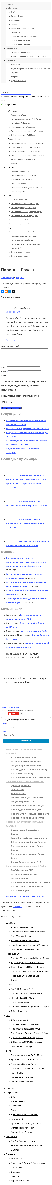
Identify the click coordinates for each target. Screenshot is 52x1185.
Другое (14, 163)
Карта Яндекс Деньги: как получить (25, 147)
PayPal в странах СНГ (20, 171)
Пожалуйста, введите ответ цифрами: (20, 396)
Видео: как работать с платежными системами (30, 69)
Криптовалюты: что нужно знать (24, 36)
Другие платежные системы (22, 28)
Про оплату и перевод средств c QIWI (26, 212)
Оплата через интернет (21, 40)
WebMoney (12, 111)
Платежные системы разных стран (25, 244)
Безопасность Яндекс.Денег (25, 830)
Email (4, 372)
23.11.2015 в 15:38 (14, 312)
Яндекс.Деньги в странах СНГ (23, 159)
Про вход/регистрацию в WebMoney (26, 119)
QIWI (13, 12)
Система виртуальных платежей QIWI (25, 782)
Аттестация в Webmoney (21, 115)
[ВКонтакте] (2, 291)
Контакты (41, 896)
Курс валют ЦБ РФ (18, 81)
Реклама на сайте (15, 896)
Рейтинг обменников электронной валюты (28, 56)
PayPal (11, 167)
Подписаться (26, 741)
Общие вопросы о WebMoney (23, 135)
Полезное (10, 60)
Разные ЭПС (16, 248)
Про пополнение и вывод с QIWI (24, 216)
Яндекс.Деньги (17, 16)
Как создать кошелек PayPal (34, 631)
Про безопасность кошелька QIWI (25, 204)
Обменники (11, 48)
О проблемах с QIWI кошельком (24, 220)
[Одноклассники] (6, 291)
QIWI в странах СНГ (19, 200)
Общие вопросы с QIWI (21, 224)
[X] (13, 291)
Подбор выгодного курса (21, 52)
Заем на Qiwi (17, 790)
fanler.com (17, 907)
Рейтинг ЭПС (16, 32)
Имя (3, 368)
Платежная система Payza (22, 240)
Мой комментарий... (11, 346)
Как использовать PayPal (21, 179)
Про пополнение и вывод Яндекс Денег (27, 155)
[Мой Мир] (9, 291)
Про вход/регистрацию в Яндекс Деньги (27, 143)
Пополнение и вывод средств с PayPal (27, 187)
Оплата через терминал (21, 44)
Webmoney (15, 20)
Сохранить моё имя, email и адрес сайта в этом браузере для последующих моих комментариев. (23, 386)
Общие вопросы (18, 192)
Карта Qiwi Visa (18, 794)
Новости (10, 4)
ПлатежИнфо (7, 278)
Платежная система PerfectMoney (25, 232)
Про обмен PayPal (18, 183)
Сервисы (14, 73)
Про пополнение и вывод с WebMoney (27, 131)
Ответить (10, 340)
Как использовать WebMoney (23, 127)
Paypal (14, 24)
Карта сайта (30, 896)
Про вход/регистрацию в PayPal (24, 175)
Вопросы (14, 77)
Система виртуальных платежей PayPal (26, 866)
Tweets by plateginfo (10, 707)
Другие (11, 228)
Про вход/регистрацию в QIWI (23, 208)
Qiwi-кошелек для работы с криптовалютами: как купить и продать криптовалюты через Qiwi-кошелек (26, 562)
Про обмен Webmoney (20, 123)
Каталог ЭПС (16, 65)
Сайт (3, 376)
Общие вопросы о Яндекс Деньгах (25, 151)
